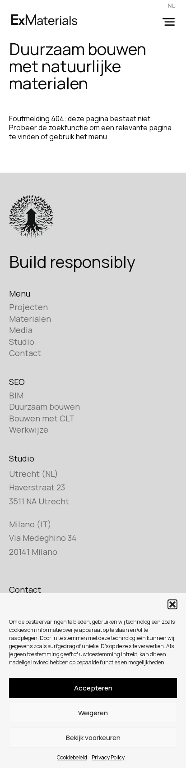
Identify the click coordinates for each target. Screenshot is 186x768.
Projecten (28, 307)
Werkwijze (28, 429)
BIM (16, 395)
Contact (25, 352)
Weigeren (93, 713)
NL (171, 5)
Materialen (30, 318)
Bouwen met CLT (41, 418)
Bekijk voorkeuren (93, 737)
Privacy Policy (108, 757)
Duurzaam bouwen (44, 406)
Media (21, 330)
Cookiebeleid (72, 757)
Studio (21, 341)
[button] (172, 604)
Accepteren (93, 688)
